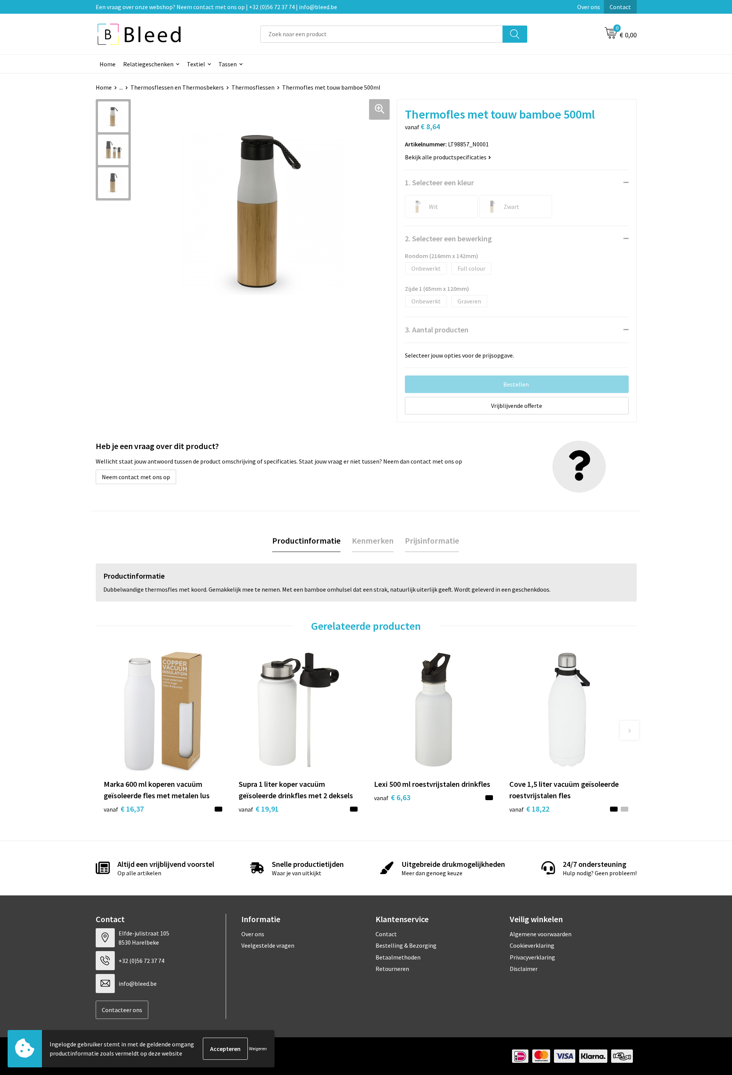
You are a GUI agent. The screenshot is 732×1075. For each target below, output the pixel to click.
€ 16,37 (124, 808)
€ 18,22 (529, 808)
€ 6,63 (392, 797)
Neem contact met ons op (136, 477)
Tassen (227, 64)
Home (108, 64)
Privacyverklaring (532, 957)
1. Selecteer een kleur (439, 182)
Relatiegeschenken (148, 64)
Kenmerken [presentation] (372, 540)
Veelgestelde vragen (267, 945)
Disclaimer (524, 968)
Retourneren (392, 968)
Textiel (196, 64)
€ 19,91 (259, 808)
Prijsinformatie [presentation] (432, 540)
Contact (620, 7)
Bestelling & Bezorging (406, 945)
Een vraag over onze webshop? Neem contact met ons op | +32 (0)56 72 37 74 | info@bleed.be (216, 7)
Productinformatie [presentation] (306, 540)
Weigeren (258, 1048)
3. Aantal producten (437, 329)
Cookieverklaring (532, 945)
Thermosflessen (252, 87)
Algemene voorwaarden (540, 934)
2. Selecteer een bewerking (448, 238)
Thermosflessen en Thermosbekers (177, 87)
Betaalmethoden (398, 957)
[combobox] (381, 34)
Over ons (588, 7)
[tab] (306, 540)
